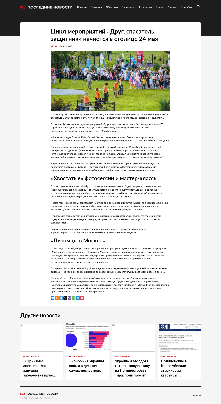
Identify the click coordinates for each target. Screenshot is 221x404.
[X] (65, 298)
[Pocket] (82, 298)
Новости (82, 7)
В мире (160, 7)
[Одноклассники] (57, 298)
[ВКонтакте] (52, 298)
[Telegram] (61, 298)
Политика (96, 7)
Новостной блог (31, 356)
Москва (172, 7)
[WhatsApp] (73, 298)
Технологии (145, 7)
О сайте (196, 395)
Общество (112, 7)
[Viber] (69, 298)
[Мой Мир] (78, 298)
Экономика (128, 7)
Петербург (187, 7)
